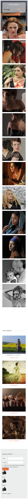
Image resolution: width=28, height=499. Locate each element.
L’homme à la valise (14, 357)
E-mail (4, 462)
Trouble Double (14, 413)
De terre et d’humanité (14, 440)
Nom (4, 458)
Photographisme (14, 385)
